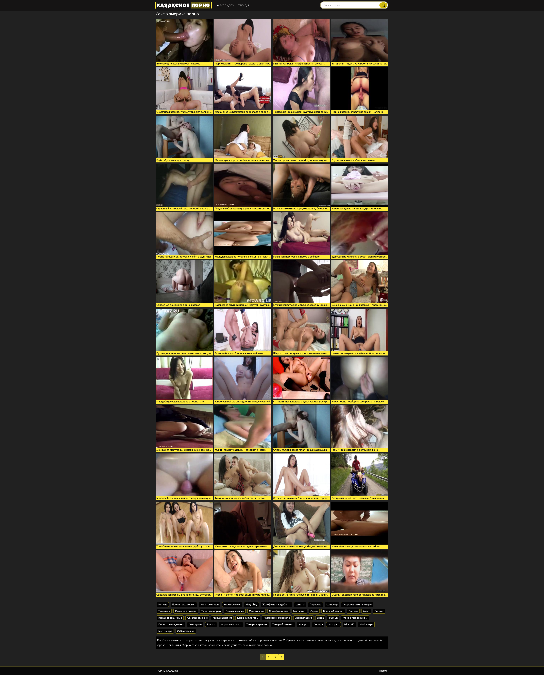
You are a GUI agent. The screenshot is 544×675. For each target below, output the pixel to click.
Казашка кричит (222, 618)
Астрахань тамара (230, 624)
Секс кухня (195, 624)
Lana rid (300, 604)
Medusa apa (165, 631)
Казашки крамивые (170, 618)
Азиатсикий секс (197, 618)
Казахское (183, 5)
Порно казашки (167, 670)
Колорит (303, 624)
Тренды (243, 5)
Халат (366, 611)
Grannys (353, 611)
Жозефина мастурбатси (276, 604)
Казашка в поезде (185, 611)
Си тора (318, 624)
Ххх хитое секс (232, 604)
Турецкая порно (211, 611)
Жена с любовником (355, 618)
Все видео (226, 5)
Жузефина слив (278, 611)
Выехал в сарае (235, 611)
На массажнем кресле (277, 618)
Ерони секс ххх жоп (183, 604)
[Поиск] (383, 5)
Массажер (299, 611)
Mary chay (251, 604)
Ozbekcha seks (303, 618)
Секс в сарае (256, 611)
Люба (320, 618)
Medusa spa (366, 624)
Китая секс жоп (209, 604)
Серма (314, 611)
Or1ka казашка (185, 631)
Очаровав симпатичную (357, 604)
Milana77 (349, 624)
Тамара (211, 624)
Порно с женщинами (171, 624)
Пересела (315, 604)
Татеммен (164, 611)
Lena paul (333, 624)
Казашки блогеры (247, 618)
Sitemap (383, 671)
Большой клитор (333, 611)
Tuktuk (333, 618)
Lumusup (332, 604)
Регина (162, 604)
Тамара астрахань (256, 624)
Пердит (379, 611)
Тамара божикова (282, 624)
